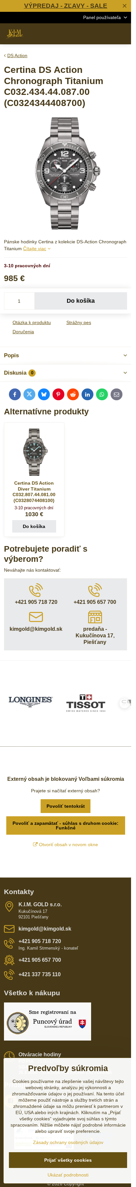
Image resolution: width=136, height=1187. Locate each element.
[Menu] (123, 33)
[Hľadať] (91, 33)
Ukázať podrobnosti (68, 1174)
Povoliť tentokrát (66, 806)
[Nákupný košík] (107, 33)
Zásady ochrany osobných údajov (68, 1142)
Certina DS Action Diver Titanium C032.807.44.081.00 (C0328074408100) (34, 491)
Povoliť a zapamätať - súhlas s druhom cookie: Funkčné (66, 825)
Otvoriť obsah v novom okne (68, 844)
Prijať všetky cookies (68, 1160)
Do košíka (81, 300)
